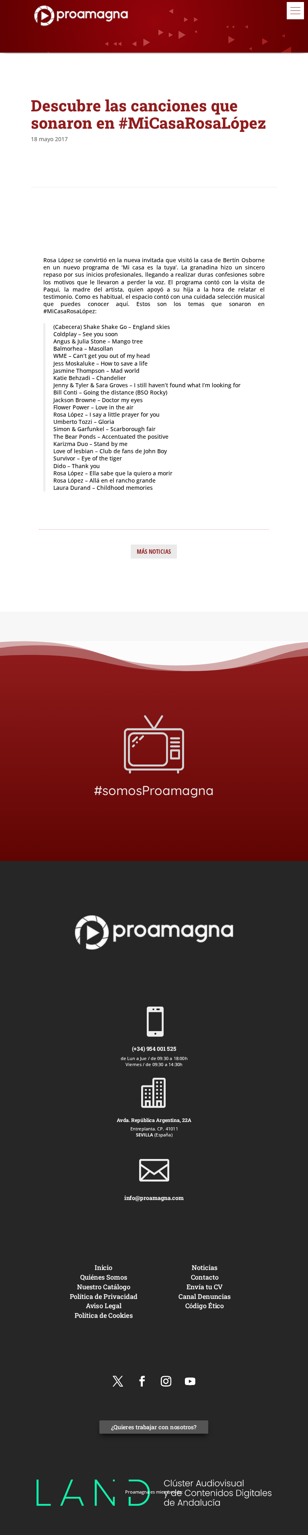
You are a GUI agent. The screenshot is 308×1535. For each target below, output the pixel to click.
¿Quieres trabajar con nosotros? (154, 1427)
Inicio (103, 1267)
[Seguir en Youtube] (190, 1381)
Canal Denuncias (204, 1296)
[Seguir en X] (117, 1381)
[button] (295, 10)
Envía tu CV (204, 1286)
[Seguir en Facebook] (142, 1381)
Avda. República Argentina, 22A (153, 1119)
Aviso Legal (104, 1306)
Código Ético (204, 1306)
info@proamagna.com (154, 1198)
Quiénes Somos (103, 1277)
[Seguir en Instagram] (166, 1381)
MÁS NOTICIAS (154, 551)
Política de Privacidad (104, 1296)
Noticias (204, 1267)
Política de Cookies (103, 1315)
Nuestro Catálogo (103, 1286)
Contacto (204, 1277)
